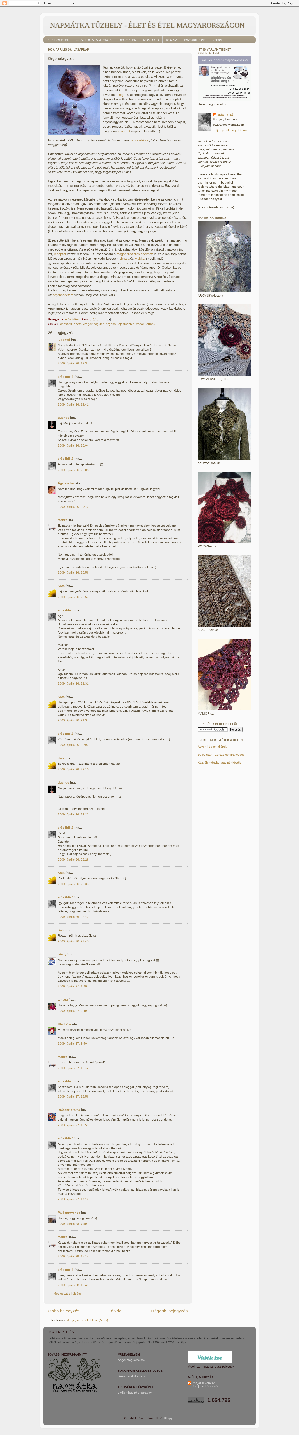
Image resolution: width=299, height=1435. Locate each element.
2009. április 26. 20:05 (73, 470)
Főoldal (115, 1311)
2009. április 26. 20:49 (73, 506)
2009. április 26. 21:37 (73, 720)
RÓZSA (171, 40)
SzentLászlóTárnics (131, 1376)
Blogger (169, 1418)
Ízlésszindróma (69, 1110)
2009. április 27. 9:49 (72, 1011)
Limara (124, 258)
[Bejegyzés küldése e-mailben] (108, 319)
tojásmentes (126, 324)
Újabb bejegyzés (63, 1311)
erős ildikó (66, 376)
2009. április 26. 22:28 (73, 859)
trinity (62, 954)
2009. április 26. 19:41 (73, 404)
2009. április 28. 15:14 (73, 1256)
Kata (61, 586)
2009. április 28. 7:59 (72, 1223)
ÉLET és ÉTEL (58, 40)
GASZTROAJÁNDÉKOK (94, 40)
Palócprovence (69, 1212)
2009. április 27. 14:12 (73, 1199)
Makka (140, 258)
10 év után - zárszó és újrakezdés (221, 754)
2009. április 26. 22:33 (73, 884)
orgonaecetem (63, 295)
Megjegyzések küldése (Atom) (87, 1320)
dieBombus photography (135, 1392)
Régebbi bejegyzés (169, 1311)
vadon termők (145, 324)
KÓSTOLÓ (151, 40)
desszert (66, 324)
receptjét (60, 254)
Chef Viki (64, 1024)
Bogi (121, 95)
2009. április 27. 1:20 (72, 986)
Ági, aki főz (66, 483)
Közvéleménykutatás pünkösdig (219, 762)
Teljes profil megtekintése (230, 130)
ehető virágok (83, 324)
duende (63, 417)
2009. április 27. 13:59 (73, 1125)
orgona (111, 324)
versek (218, 40)
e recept (124, 131)
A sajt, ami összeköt (205, 1386)
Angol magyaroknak (131, 1360)
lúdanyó (64, 339)
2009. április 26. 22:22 (73, 814)
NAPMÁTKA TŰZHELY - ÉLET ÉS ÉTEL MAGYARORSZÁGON (147, 25)
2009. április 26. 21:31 (73, 683)
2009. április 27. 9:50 (72, 1043)
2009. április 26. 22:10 (73, 769)
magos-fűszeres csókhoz (134, 254)
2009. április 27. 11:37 (73, 1068)
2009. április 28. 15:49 (73, 1285)
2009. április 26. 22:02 (73, 745)
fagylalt (99, 324)
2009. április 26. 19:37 (73, 363)
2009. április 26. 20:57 (73, 597)
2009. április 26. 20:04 (73, 445)
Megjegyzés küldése (67, 1293)
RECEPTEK (127, 40)
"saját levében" (203, 1383)
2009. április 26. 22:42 (73, 916)
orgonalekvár (140, 140)
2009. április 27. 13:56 (73, 1096)
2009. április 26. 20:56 (73, 572)
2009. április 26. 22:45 (73, 941)
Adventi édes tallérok (212, 746)
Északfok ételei (195, 40)
